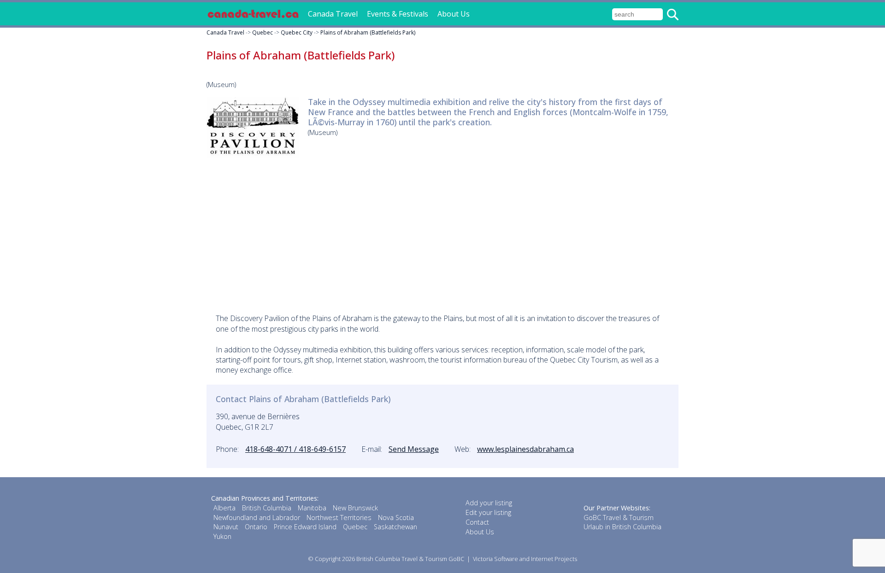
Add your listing (489, 502)
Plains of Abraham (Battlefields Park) (367, 32)
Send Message (414, 449)
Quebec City (297, 32)
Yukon (222, 536)
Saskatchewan (395, 526)
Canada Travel (333, 14)
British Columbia (266, 507)
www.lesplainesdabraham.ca (525, 449)
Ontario (256, 526)
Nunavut (225, 526)
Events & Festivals (397, 14)
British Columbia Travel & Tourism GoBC (410, 559)
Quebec (262, 32)
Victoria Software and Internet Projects (525, 559)
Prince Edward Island (305, 526)
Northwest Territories (339, 517)
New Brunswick (355, 507)
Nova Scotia (396, 517)
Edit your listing (488, 512)
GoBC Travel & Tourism (619, 517)
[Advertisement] (442, 229)
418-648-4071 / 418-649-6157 (295, 449)
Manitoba (312, 507)
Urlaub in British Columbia (622, 526)
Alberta (224, 507)
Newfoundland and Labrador (256, 517)
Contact (477, 522)
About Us (453, 14)
